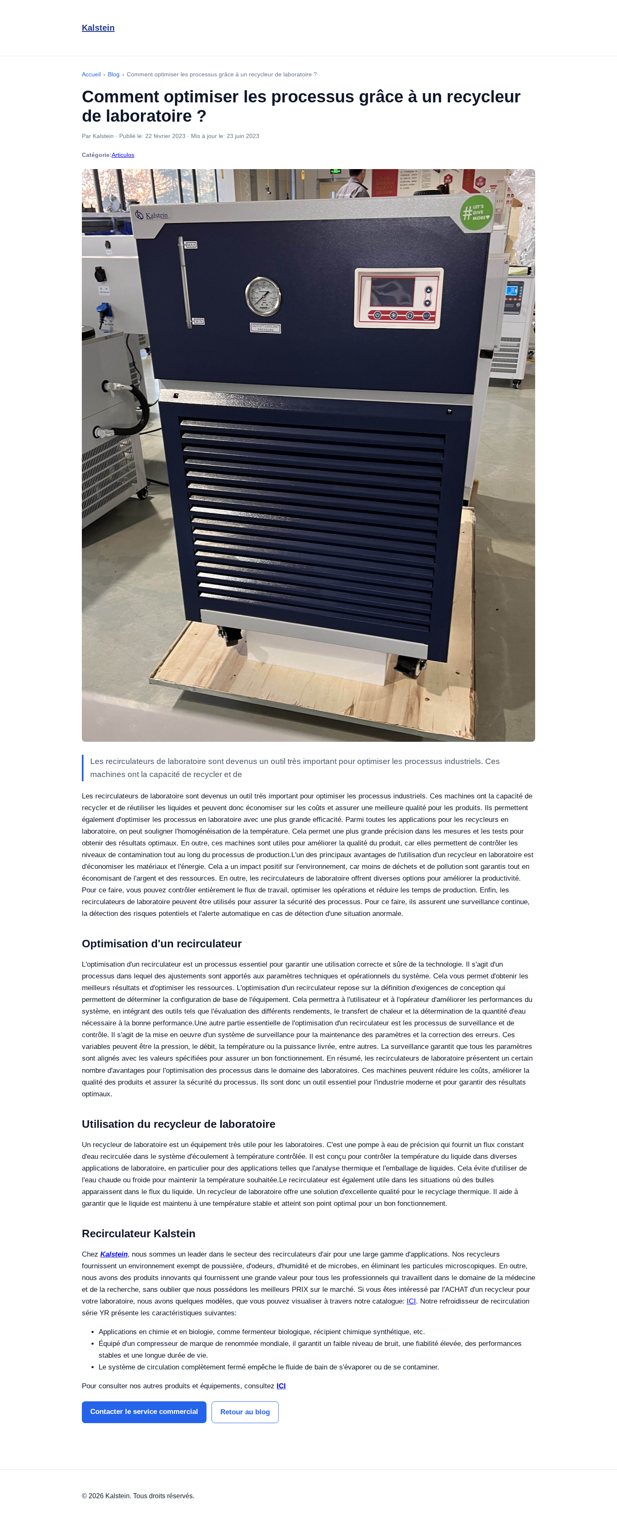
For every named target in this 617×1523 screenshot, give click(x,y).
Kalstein (98, 27)
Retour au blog (245, 1412)
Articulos (123, 154)
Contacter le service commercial (144, 1412)
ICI (281, 1386)
